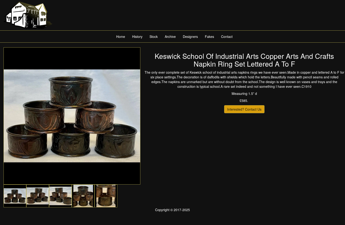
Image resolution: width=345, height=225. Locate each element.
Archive (170, 36)
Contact (227, 36)
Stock (154, 36)
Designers (190, 36)
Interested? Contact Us (244, 109)
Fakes (209, 36)
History (137, 36)
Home (120, 36)
